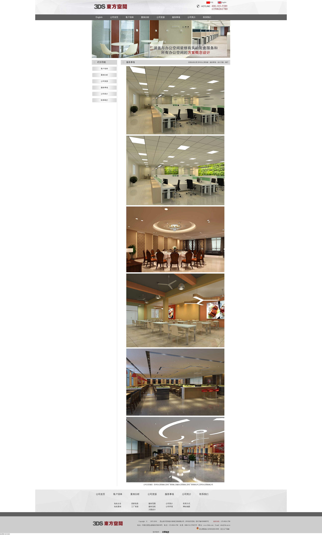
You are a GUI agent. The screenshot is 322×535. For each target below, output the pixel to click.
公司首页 (114, 17)
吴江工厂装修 (224, 529)
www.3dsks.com (208, 525)
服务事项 (176, 17)
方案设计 (152, 510)
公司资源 (161, 17)
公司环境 (169, 507)
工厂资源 (134, 507)
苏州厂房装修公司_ (193, 484)
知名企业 (117, 503)
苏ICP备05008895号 (202, 521)
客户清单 (130, 17)
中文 (211, 2)
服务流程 (152, 507)
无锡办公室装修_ (181, 484)
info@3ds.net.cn (225, 525)
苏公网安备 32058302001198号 (209, 529)
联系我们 (207, 17)
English (223, 2)
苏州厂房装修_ (170, 484)
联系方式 (186, 503)
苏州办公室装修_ (159, 484)
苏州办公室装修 (203, 62)
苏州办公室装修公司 (206, 484)
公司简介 (192, 17)
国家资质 (134, 503)
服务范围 (152, 503)
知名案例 (117, 507)
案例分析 (145, 17)
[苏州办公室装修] (111, 14)
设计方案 (221, 62)
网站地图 (186, 507)
